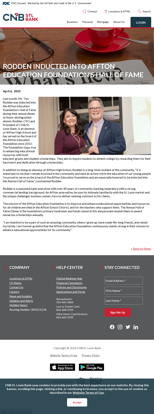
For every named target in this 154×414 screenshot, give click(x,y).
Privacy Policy (91, 355)
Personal (87, 21)
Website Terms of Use (63, 355)
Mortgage (103, 21)
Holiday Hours (18, 305)
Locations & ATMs (20, 278)
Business (72, 21)
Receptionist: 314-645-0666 (64, 300)
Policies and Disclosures (71, 287)
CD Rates (15, 283)
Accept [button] (77, 402)
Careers (14, 291)
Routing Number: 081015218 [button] (27, 309)
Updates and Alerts (21, 300)
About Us (119, 21)
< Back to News (141, 248)
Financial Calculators (69, 283)
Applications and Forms (70, 291)
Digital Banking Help (69, 278)
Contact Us (16, 287)
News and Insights (20, 296)
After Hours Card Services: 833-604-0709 (72, 315)
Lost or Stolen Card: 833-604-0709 (68, 308)
